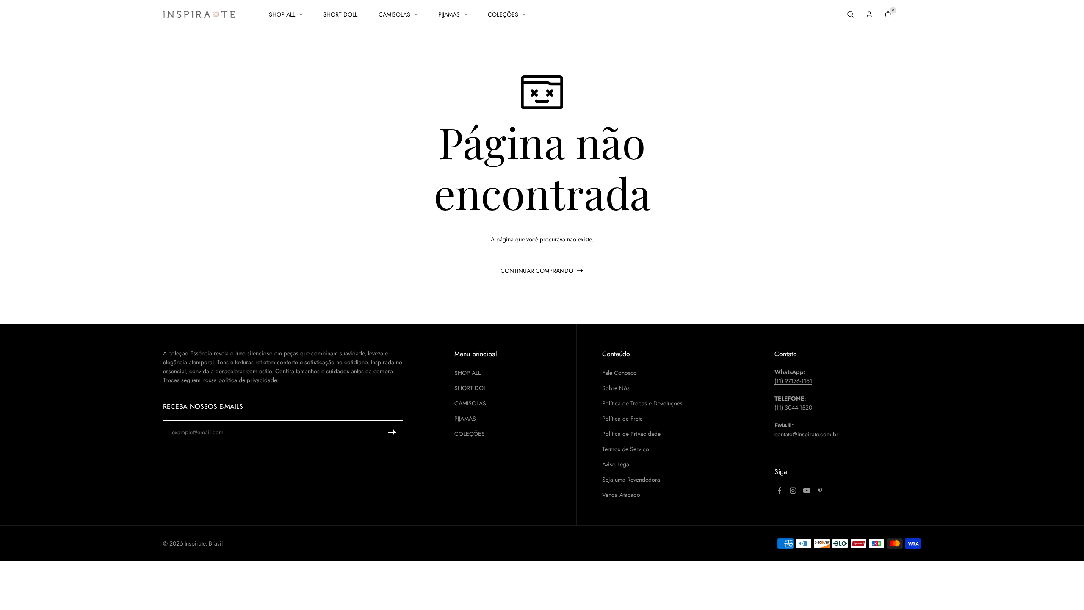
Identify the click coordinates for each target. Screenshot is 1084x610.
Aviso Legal (616, 464)
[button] (392, 432)
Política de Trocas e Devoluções (642, 403)
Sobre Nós (616, 388)
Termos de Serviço (625, 449)
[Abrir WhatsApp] (1063, 589)
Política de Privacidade (631, 434)
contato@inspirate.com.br (806, 434)
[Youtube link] (807, 490)
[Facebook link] (779, 490)
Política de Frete (622, 418)
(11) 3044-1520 (793, 407)
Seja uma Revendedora (631, 479)
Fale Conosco (619, 373)
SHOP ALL (282, 14)
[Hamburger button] (909, 14)
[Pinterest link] (820, 490)
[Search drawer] (851, 14)
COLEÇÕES (503, 14)
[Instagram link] (793, 490)
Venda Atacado (621, 495)
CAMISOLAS (394, 14)
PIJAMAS (449, 14)
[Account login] (869, 14)
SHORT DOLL (340, 14)
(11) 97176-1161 (793, 381)
